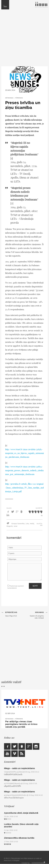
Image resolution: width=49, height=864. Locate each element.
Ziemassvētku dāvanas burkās (19, 837)
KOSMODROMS (37, 863)
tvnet (15, 526)
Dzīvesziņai (9, 98)
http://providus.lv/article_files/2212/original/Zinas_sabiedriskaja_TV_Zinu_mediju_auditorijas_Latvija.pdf (24, 488)
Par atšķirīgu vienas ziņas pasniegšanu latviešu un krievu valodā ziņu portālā (21, 724)
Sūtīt (35, 586)
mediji (32, 524)
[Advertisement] (24, 39)
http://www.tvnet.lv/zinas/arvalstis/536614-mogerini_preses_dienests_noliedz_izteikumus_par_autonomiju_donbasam (24, 470)
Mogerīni (10, 526)
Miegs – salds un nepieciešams (19, 768)
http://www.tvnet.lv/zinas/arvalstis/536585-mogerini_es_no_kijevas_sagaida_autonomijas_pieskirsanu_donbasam (24, 453)
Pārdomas (19, 98)
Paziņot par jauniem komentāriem (15, 587)
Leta (27, 524)
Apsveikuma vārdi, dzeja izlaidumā (21, 812)
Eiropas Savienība (18, 524)
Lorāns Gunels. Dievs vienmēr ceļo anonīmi (21, 825)
